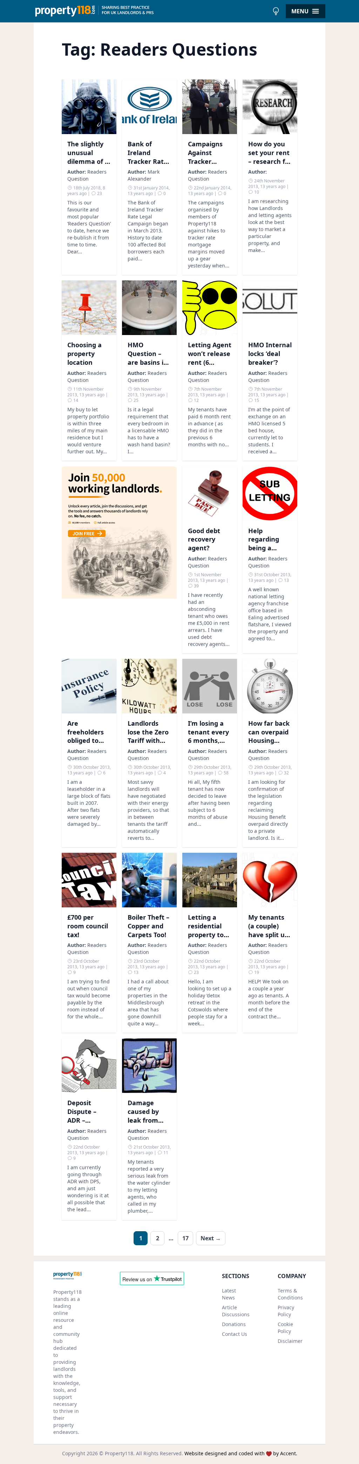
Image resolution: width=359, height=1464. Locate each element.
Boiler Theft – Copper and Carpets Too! (148, 926)
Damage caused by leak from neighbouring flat (149, 1120)
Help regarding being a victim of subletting (264, 548)
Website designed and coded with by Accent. (240, 1453)
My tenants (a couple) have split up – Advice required (268, 934)
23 (99, 193)
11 (165, 1153)
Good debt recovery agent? (204, 539)
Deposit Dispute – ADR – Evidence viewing (81, 1120)
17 (185, 1238)
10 (256, 192)
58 (226, 773)
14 (75, 400)
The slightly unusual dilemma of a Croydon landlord (88, 161)
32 (286, 773)
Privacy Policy (286, 1311)
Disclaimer (290, 1341)
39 (196, 586)
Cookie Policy (285, 1327)
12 (196, 400)
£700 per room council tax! (87, 926)
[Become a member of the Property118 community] (119, 559)
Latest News (229, 1294)
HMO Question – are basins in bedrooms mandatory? (148, 362)
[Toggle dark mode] (276, 11)
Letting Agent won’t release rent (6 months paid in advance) (209, 362)
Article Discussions (236, 1311)
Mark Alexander (144, 175)
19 (256, 972)
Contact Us (234, 1334)
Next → (211, 1238)
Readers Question (87, 175)
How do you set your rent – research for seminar (270, 157)
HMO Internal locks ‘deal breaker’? (270, 354)
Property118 (119, 1453)
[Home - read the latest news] (151, 11)
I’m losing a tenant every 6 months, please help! (208, 736)
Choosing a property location (84, 354)
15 (256, 400)
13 (286, 580)
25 (135, 400)
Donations (234, 1324)
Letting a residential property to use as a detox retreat (209, 934)
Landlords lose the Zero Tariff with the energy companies (148, 740)
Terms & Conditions (290, 1294)
